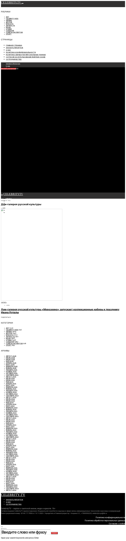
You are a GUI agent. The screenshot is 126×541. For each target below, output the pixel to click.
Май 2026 (10, 361)
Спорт (9, 34)
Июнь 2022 (10, 442)
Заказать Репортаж (14, 48)
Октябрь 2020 (12, 473)
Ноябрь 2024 (11, 392)
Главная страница (14, 45)
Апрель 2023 (11, 425)
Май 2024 (10, 402)
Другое (9, 22)
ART (7, 17)
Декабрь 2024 (11, 390)
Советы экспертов (14, 32)
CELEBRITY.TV (11, 2)
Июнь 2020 (10, 480)
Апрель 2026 (11, 363)
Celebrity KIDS (12, 19)
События (10, 31)
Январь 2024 (11, 409)
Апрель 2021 (11, 464)
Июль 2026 (10, 358)
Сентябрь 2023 (12, 416)
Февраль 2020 (12, 485)
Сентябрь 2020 (12, 475)
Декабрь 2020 (11, 469)
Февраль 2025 (11, 387)
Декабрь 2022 (11, 432)
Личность (10, 25)
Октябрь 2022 (12, 435)
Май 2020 (10, 481)
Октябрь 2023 (12, 414)
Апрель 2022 (11, 445)
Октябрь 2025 (12, 373)
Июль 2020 (10, 478)
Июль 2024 (10, 399)
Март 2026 (10, 365)
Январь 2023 (11, 430)
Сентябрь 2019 (12, 488)
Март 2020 (10, 483)
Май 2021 (9, 463)
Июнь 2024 (10, 401)
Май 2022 (9, 444)
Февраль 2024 (12, 408)
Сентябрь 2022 (12, 437)
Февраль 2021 (11, 468)
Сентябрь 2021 (12, 456)
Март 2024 (10, 406)
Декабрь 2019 (11, 487)
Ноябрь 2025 (11, 371)
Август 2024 (11, 397)
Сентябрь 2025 (12, 375)
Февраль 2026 (12, 366)
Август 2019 (11, 490)
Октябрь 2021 (12, 454)
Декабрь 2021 (11, 452)
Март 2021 (10, 466)
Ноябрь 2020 (11, 471)
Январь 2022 (11, 450)
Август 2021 (11, 457)
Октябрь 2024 (12, 394)
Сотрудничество (14, 59)
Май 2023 (9, 423)
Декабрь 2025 (11, 370)
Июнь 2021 (10, 461)
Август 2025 (11, 377)
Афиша (9, 20)
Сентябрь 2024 (12, 395)
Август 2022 (11, 438)
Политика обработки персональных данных (26, 55)
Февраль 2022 (11, 449)
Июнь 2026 (10, 359)
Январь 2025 (11, 389)
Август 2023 (11, 418)
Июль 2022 (10, 440)
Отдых (9, 29)
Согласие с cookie (117, 523)
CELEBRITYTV (13, 194)
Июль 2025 (10, 378)
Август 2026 (11, 356)
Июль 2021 (10, 459)
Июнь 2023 (10, 421)
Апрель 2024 (11, 404)
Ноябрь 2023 (11, 413)
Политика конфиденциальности (21, 52)
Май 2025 (9, 382)
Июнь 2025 (10, 380)
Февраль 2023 (11, 428)
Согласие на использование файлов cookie (25, 57)
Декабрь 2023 (11, 411)
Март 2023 (10, 426)
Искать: (4, 528)
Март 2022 (10, 447)
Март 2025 (10, 385)
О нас (8, 50)
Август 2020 (11, 476)
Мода (8, 27)
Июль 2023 (10, 420)
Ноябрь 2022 (11, 433)
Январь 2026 (11, 368)
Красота (9, 24)
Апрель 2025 (11, 383)
